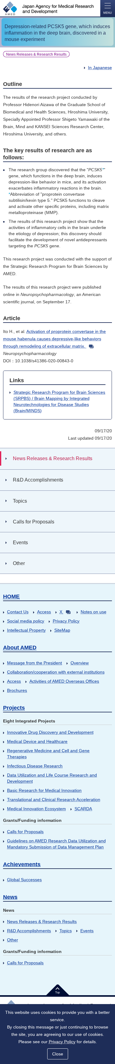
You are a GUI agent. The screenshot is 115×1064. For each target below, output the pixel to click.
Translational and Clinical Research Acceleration (53, 799)
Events (87, 930)
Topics (65, 930)
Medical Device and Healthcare (37, 741)
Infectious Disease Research (35, 765)
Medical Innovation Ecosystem (36, 808)
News (10, 897)
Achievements (21, 864)
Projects (14, 708)
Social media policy (25, 621)
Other (12, 939)
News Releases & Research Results (42, 921)
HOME (11, 596)
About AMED (19, 648)
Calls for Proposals (25, 831)
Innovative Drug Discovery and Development (50, 732)
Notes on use (93, 611)
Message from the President (34, 662)
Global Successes (24, 879)
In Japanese (100, 67)
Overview (80, 662)
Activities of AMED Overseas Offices (64, 681)
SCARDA (83, 808)
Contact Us (18, 611)
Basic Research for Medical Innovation (44, 790)
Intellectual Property (26, 630)
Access (44, 611)
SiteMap (62, 630)
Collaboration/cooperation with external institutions (56, 672)
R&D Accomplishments (29, 930)
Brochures (17, 690)
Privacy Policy (66, 621)
